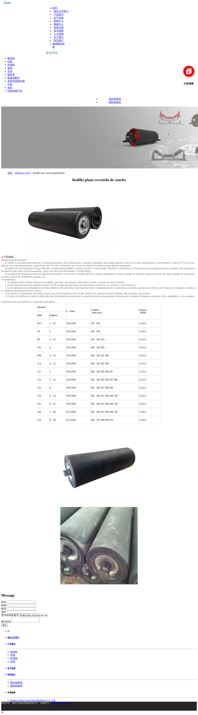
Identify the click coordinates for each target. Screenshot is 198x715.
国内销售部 (115, 99)
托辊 (9, 61)
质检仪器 (59, 27)
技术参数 (59, 30)
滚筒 (9, 68)
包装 (9, 87)
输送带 (11, 74)
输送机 (11, 58)
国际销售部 (115, 102)
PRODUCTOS (22, 173)
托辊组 (11, 64)
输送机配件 (13, 77)
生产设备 (59, 17)
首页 (54, 8)
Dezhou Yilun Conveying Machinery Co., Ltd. (33, 700)
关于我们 (59, 37)
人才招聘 (59, 34)
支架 (9, 71)
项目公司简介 (61, 11)
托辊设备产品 (14, 90)
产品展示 (59, 14)
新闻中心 (59, 21)
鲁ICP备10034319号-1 (61, 703)
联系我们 (59, 40)
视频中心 (59, 24)
